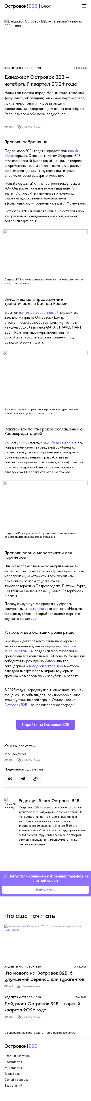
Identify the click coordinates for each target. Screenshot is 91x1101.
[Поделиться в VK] (9, 779)
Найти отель (45, 890)
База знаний (13, 1086)
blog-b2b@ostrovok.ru (61, 1032)
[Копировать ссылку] (35, 779)
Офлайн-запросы (16, 1080)
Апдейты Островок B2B (22, 68)
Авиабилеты (13, 1062)
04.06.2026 (80, 966)
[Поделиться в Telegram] (22, 779)
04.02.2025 (80, 68)
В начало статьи (22, 746)
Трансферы (12, 1074)
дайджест (19, 754)
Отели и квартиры (17, 1056)
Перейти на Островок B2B (45, 724)
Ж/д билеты (13, 1068)
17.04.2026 (81, 997)
